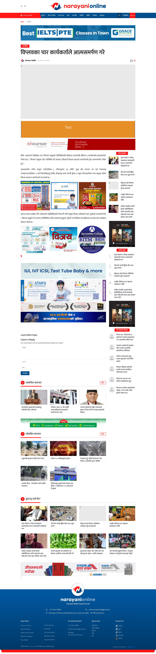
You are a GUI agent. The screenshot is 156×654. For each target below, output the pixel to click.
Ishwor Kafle (30, 60)
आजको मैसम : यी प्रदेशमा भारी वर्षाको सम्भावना (34, 485)
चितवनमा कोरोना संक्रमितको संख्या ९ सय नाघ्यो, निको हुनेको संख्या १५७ (125, 390)
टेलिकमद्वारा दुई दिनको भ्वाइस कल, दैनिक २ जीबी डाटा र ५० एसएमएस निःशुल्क (62, 486)
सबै (102, 382)
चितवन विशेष (51, 15)
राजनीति (74, 15)
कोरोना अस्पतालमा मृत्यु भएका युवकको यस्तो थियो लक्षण (124, 359)
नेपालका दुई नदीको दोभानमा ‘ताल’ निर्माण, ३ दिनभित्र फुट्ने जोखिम (91, 460)
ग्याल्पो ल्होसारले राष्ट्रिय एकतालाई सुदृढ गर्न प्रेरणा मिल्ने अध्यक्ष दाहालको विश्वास (92, 410)
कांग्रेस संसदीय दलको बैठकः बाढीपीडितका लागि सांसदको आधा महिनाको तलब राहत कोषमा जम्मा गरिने (128, 212)
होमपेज (43, 15)
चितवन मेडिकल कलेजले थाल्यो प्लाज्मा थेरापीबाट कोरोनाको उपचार (124, 369)
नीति (93, 633)
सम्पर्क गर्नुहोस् (95, 628)
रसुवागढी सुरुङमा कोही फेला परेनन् (33, 458)
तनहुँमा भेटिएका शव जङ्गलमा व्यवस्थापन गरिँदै (127, 197)
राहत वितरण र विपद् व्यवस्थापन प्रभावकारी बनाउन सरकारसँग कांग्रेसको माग (127, 161)
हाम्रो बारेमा (94, 625)
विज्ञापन (94, 631)
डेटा (93, 636)
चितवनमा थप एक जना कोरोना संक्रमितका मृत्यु (123, 380)
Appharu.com (131, 647)
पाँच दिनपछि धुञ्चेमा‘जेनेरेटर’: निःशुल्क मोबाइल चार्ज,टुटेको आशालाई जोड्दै (121, 552)
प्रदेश (68, 15)
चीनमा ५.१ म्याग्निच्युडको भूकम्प (60, 458)
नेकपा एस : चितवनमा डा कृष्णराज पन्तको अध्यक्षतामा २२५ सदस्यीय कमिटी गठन (125, 337)
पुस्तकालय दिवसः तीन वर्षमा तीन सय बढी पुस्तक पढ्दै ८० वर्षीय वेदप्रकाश (92, 552)
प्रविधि (88, 15)
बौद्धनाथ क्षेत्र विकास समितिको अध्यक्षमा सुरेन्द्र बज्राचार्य (127, 185)
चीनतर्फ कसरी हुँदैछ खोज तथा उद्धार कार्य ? (128, 173)
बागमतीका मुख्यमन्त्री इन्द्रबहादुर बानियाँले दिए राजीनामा (32, 408)
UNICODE (132, 15)
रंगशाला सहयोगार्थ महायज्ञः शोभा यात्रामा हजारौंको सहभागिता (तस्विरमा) (125, 348)
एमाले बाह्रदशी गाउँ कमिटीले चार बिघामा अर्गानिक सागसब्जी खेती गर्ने (62, 552)
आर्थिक (82, 15)
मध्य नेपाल (61, 15)
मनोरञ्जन (94, 15)
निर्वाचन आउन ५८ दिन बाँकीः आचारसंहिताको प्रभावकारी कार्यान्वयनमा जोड (60, 410)
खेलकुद (102, 15)
